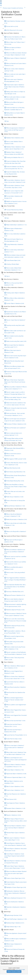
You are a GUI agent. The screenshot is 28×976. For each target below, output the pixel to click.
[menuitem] (1, 3)
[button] (1, 1)
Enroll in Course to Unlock (14, 971)
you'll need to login (20, 969)
